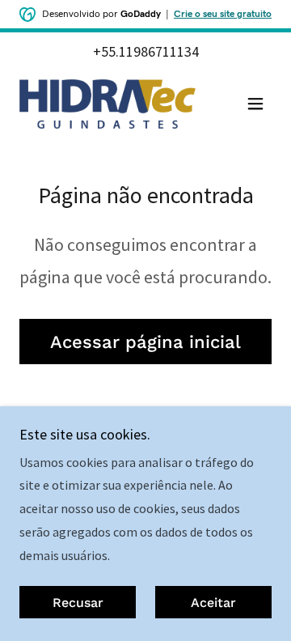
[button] (255, 103)
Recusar (78, 602)
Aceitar (213, 602)
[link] (107, 103)
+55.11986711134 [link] (146, 51)
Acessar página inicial (145, 342)
